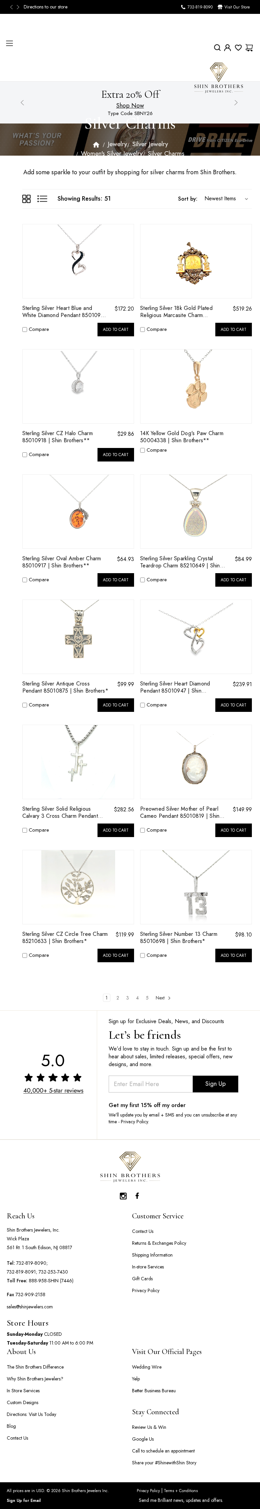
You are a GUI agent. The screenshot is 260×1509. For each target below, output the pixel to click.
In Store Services (23, 1390)
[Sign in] (227, 48)
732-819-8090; (32, 1263)
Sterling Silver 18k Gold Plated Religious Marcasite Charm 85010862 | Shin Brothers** (176, 312)
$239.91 (242, 684)
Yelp (136, 1378)
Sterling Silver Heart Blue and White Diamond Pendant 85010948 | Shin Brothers (64, 312)
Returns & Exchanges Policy (159, 1243)
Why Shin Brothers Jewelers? (35, 1378)
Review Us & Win (149, 1427)
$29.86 (125, 434)
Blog (11, 1426)
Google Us (143, 1439)
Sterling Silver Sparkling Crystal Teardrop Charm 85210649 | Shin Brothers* (180, 562)
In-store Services (148, 1266)
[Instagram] (123, 1194)
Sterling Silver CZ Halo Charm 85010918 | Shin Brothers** (57, 437)
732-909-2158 (30, 1294)
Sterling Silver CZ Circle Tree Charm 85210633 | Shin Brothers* (65, 937)
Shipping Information (152, 1255)
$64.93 (125, 559)
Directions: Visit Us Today (31, 1414)
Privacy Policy (145, 1290)
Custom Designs (22, 1402)
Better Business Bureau (154, 1390)
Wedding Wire (146, 1367)
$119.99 (124, 935)
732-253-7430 (53, 1271)
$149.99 (242, 809)
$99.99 (125, 684)
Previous (13, 7)
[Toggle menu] (9, 43)
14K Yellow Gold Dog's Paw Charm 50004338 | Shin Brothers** (181, 437)
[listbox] (224, 199)
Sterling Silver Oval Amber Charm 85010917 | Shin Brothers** (61, 562)
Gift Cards (142, 1278)
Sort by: (187, 199)
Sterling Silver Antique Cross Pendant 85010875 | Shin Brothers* (65, 687)
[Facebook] (136, 1194)
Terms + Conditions (180, 1491)
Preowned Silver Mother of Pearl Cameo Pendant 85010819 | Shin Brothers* (179, 812)
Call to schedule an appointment (163, 1450)
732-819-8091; (22, 1271)
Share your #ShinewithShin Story (164, 1462)
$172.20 (124, 309)
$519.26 (242, 309)
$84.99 (243, 559)
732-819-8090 (200, 7)
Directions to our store (44, 6)
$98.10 (243, 935)
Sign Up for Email (24, 1500)
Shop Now (130, 105)
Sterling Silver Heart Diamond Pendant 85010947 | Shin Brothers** (175, 687)
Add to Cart (116, 329)
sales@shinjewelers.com (30, 1306)
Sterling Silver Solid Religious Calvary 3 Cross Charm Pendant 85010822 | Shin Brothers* (60, 812)
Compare (39, 329)
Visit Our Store (237, 7)
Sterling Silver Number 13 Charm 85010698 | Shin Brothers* (178, 937)
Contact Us (142, 1231)
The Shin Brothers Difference (35, 1367)
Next (18, 7)
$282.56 (124, 809)
